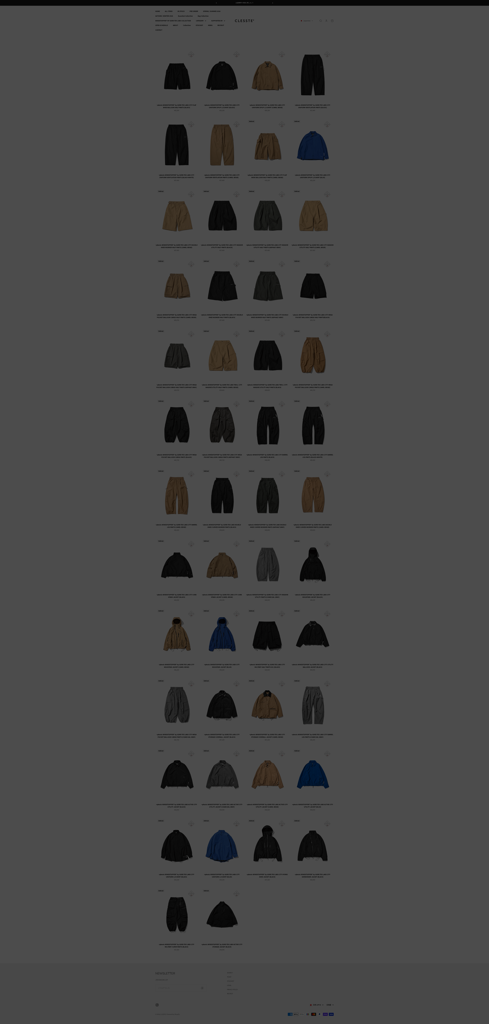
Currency (225, 517)
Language (225, 507)
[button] (244, 512)
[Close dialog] (270, 493)
